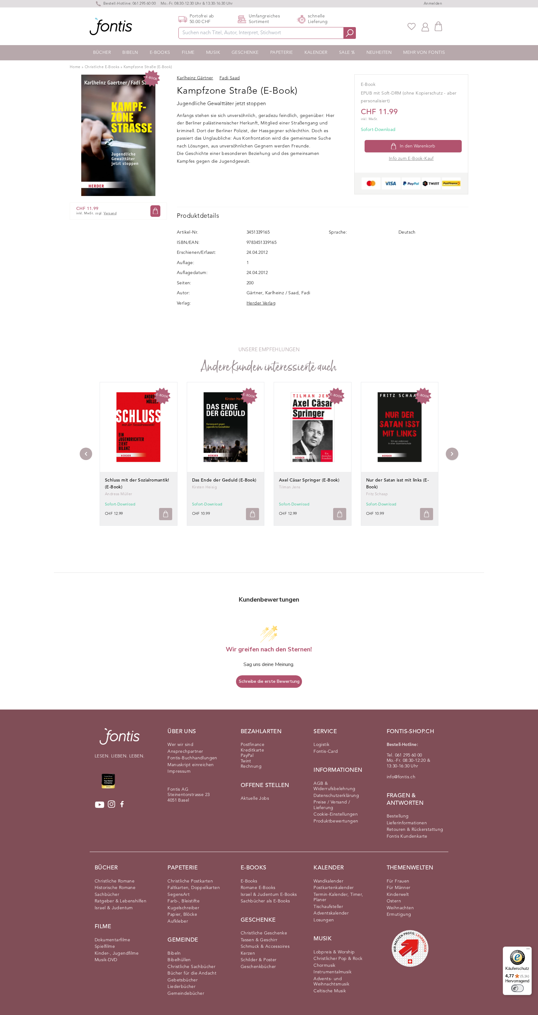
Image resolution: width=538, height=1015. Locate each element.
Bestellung (398, 816)
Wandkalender (328, 881)
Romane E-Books (258, 888)
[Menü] (528, 950)
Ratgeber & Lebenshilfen (120, 901)
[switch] (517, 988)
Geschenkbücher (258, 967)
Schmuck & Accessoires (265, 946)
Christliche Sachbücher (191, 967)
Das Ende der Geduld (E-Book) (224, 480)
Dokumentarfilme (112, 940)
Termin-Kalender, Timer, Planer (338, 897)
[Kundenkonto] (425, 26)
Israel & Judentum (114, 908)
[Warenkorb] (438, 26)
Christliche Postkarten (190, 881)
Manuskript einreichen (191, 765)
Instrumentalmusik (333, 972)
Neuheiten (379, 52)
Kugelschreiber (183, 908)
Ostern (394, 901)
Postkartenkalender (334, 888)
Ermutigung (399, 914)
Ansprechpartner (185, 751)
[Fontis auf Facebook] (122, 805)
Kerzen (248, 953)
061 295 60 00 (144, 4)
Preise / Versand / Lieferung (332, 805)
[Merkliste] (411, 26)
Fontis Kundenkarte (407, 836)
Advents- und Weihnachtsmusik (331, 982)
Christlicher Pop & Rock (338, 959)
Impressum (179, 771)
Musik (213, 52)
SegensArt (179, 894)
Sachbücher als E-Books (265, 901)
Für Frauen (398, 881)
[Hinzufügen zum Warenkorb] (165, 514)
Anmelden (433, 4)
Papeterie (281, 52)
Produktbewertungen (336, 821)
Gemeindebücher (186, 993)
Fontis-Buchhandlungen (192, 758)
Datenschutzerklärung (336, 796)
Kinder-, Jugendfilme (117, 953)
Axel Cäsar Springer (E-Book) (309, 480)
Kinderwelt (398, 894)
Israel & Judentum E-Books (269, 894)
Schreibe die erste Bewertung (269, 681)
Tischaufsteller (328, 907)
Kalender (316, 52)
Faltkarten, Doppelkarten (194, 888)
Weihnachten (400, 908)
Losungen (324, 920)
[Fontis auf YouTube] (100, 805)
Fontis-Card (326, 751)
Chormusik (325, 965)
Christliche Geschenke (264, 933)
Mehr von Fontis (424, 52)
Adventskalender (331, 913)
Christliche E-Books (102, 67)
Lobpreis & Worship (334, 952)
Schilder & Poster (259, 960)
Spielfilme (105, 946)
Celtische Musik (330, 991)
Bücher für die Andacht (192, 973)
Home (75, 67)
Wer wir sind (180, 745)
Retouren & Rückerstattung (415, 829)
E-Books (160, 52)
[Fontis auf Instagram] (111, 805)
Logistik (321, 745)
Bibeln (130, 52)
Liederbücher (182, 987)
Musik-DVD (106, 960)
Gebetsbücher (183, 980)
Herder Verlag (261, 303)
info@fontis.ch (401, 777)
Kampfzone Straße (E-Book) (148, 67)
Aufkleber (178, 921)
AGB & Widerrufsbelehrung (334, 786)
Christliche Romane (114, 881)
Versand (110, 213)
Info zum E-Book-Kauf (411, 158)
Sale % (347, 52)
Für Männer (399, 888)
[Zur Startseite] (119, 739)
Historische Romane (115, 888)
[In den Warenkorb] (155, 211)
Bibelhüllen (179, 960)
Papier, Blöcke (182, 914)
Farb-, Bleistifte (184, 901)
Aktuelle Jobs (255, 798)
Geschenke (245, 52)
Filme (188, 52)
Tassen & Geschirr (259, 940)
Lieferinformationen (407, 823)
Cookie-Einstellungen (336, 814)
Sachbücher (107, 894)
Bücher (102, 52)
